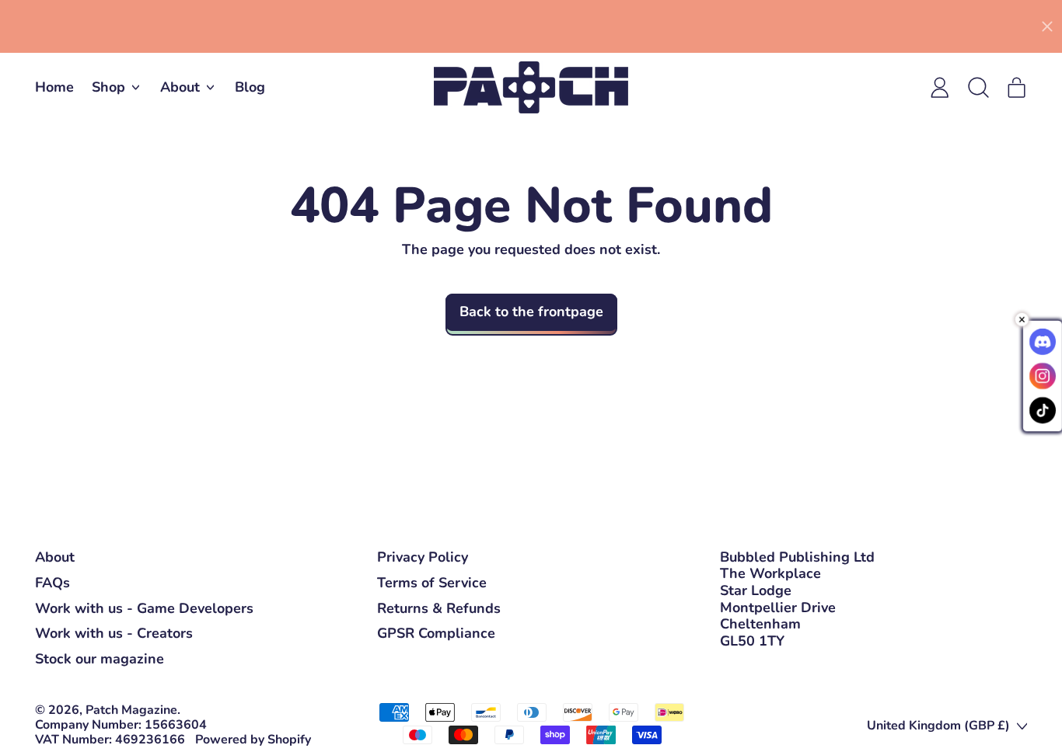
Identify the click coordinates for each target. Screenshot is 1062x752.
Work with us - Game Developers (144, 608)
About (55, 557)
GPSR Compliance (436, 633)
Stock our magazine (99, 658)
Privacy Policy (422, 557)
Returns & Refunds (439, 608)
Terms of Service (432, 582)
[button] (978, 88)
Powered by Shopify (253, 739)
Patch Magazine (131, 710)
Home (54, 87)
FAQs (52, 582)
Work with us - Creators (114, 633)
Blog (250, 87)
